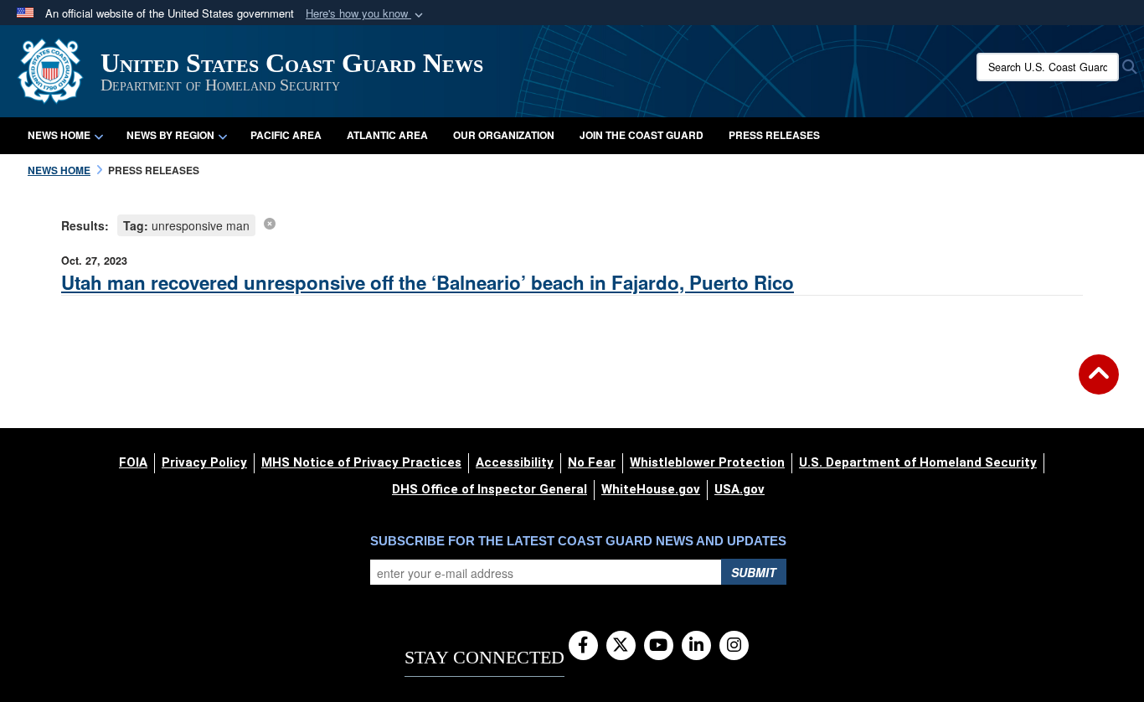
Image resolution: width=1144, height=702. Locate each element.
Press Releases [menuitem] (774, 134)
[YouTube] (658, 645)
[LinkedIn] (696, 645)
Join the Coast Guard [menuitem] (641, 134)
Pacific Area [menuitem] (286, 134)
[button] (366, 14)
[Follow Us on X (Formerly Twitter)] (621, 645)
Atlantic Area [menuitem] (387, 134)
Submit (753, 572)
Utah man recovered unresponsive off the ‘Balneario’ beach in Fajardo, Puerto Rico (427, 282)
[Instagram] (734, 645)
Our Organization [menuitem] (503, 134)
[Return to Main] (1099, 384)
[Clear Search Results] (270, 222)
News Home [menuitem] (59, 134)
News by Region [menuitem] (170, 134)
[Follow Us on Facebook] (583, 645)
